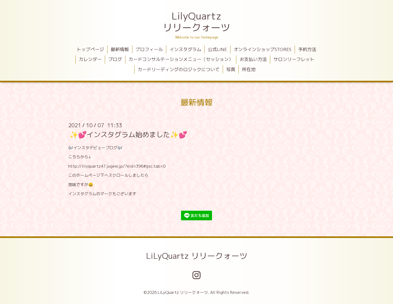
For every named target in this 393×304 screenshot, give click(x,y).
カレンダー (90, 59)
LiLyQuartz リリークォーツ (196, 255)
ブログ (115, 59)
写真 (230, 69)
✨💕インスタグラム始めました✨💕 (128, 134)
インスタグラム (185, 49)
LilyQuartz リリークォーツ (196, 21)
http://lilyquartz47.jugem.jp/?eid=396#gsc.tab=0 (116, 166)
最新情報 (120, 49)
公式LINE (217, 49)
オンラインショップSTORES (262, 49)
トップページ (90, 49)
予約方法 (307, 49)
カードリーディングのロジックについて (178, 69)
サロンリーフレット (293, 59)
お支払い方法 (253, 59)
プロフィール (149, 49)
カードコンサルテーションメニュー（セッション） (181, 59)
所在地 (249, 69)
